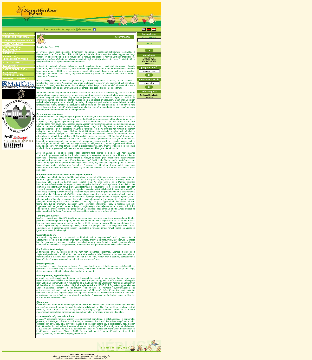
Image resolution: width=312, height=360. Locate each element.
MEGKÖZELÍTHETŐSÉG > (16, 78)
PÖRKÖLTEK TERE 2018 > (16, 37)
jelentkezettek (84, 29)
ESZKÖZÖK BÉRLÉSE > (15, 69)
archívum (59, 358)
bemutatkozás (57, 29)
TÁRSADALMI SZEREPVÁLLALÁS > (14, 74)
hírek (45, 29)
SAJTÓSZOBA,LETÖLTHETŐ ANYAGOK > (16, 57)
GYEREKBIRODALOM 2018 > (17, 40)
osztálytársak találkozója (100, 356)
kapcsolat (70, 29)
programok (85, 356)
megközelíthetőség (100, 358)
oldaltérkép (74, 354)
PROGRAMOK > (11, 34)
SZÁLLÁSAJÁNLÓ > (13, 62)
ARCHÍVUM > (9, 53)
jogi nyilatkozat (87, 354)
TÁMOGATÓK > (10, 66)
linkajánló (78, 358)
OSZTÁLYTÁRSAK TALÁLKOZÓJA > (12, 48)
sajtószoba (69, 358)
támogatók (87, 358)
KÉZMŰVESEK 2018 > (14, 44)
